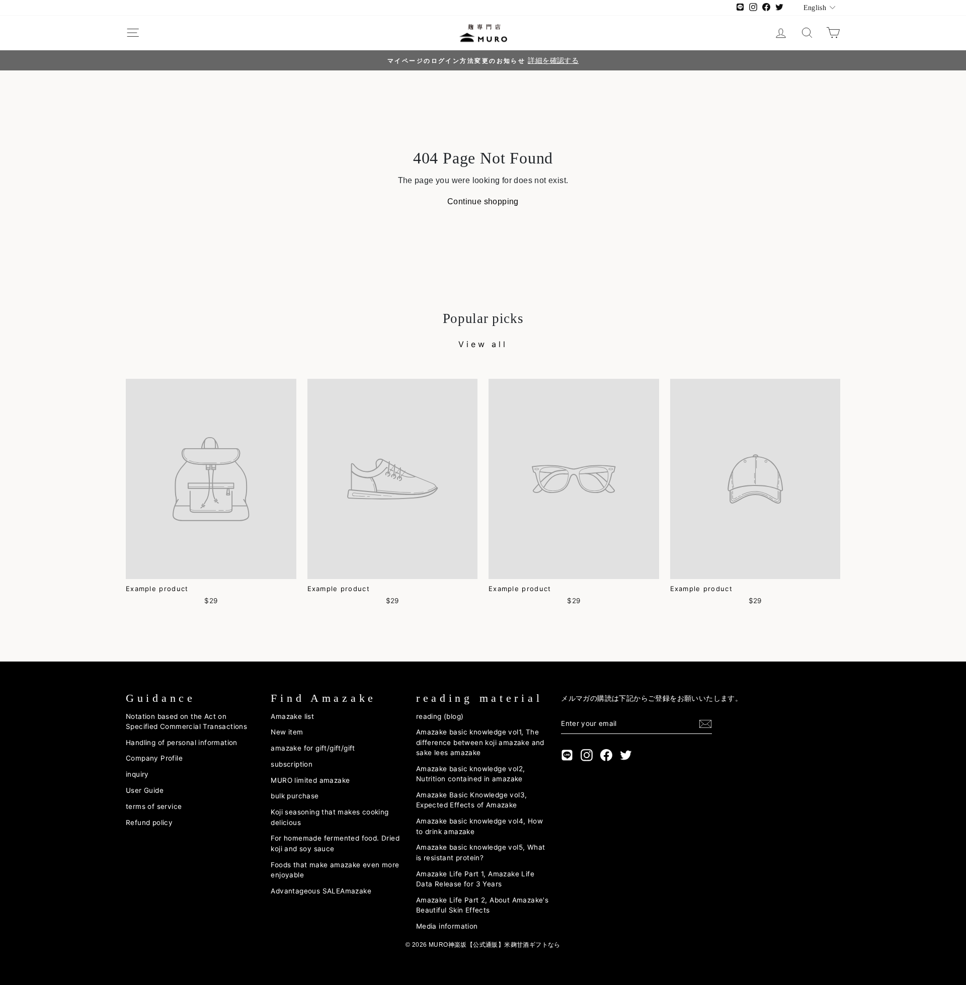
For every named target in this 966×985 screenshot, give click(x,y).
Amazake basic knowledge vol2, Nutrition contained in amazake (470, 774)
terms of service (154, 806)
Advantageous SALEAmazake (321, 891)
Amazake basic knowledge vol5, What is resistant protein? (480, 852)
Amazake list (292, 716)
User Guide (145, 790)
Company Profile (154, 758)
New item (287, 732)
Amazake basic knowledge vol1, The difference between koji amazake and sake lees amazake (480, 742)
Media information (447, 926)
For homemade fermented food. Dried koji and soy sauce (335, 843)
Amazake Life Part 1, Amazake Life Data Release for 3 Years (475, 879)
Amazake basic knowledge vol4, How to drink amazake (479, 826)
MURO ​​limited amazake (310, 780)
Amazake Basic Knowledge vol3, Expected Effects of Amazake (471, 800)
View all (482, 344)
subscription (291, 764)
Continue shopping (483, 201)
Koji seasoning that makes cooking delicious (329, 817)
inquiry (137, 774)
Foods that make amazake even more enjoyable (335, 870)
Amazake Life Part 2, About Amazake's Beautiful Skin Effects (482, 905)
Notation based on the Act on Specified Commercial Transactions (186, 721)
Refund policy (149, 822)
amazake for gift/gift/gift (313, 748)
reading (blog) (440, 716)
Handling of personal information (181, 742)
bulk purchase (294, 796)
